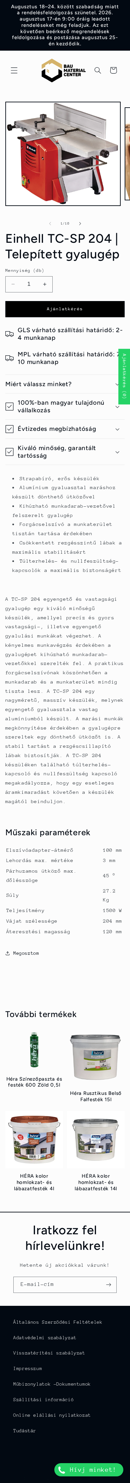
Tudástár (24, 1430)
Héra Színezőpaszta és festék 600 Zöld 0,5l (34, 1082)
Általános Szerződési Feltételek (58, 1322)
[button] (14, 70)
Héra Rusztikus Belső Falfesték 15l (96, 1096)
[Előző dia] (50, 223)
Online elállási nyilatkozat (52, 1415)
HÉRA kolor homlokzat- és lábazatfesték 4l (34, 1182)
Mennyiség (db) (25, 270)
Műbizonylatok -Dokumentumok (52, 1384)
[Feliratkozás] (108, 1285)
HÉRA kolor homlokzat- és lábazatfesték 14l (96, 1182)
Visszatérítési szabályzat (49, 1352)
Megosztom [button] (26, 953)
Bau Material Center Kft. (75, 1479)
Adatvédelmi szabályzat (45, 1337)
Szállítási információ (43, 1399)
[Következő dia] (80, 223)
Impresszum (27, 1368)
